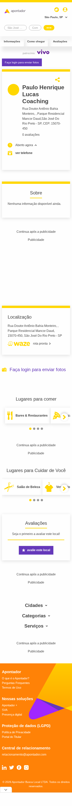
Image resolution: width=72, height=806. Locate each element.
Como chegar (36, 41)
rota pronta (40, 343)
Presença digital (12, 714)
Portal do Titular (11, 736)
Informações (12, 41)
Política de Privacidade (16, 732)
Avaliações (60, 41)
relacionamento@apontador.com (24, 754)
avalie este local (38, 550)
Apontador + (9, 705)
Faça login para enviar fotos (22, 62)
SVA (4, 709)
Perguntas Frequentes (16, 683)
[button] (30, 429)
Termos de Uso (11, 687)
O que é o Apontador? (15, 678)
